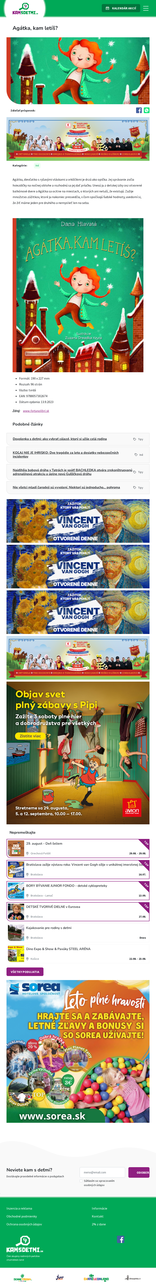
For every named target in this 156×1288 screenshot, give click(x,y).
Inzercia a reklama (19, 1208)
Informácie (99, 1208)
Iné (37, 165)
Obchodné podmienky (21, 1216)
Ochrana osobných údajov (24, 1224)
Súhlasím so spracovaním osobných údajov (99, 1183)
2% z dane (99, 1224)
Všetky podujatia (25, 972)
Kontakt (98, 1216)
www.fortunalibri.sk (36, 411)
